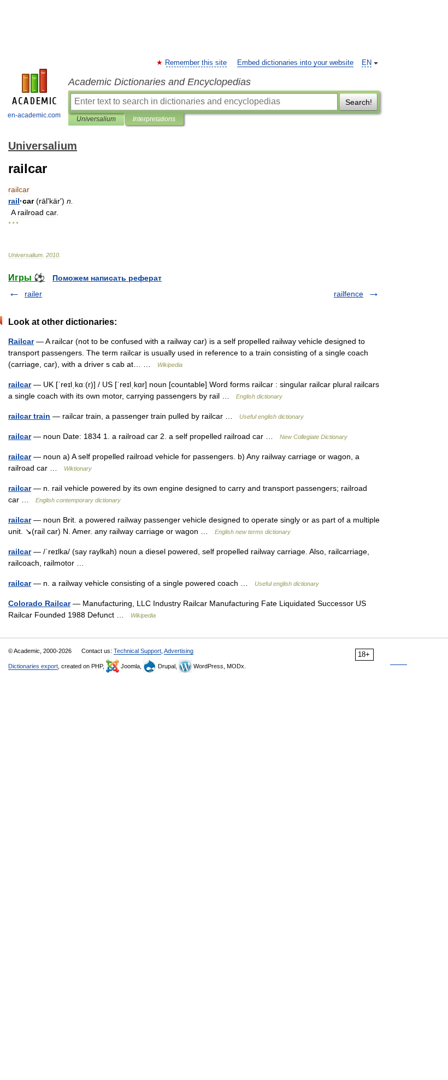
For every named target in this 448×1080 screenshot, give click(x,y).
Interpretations (154, 119)
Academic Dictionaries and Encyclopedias (159, 81)
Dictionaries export (33, 666)
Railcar (21, 341)
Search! (358, 102)
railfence (348, 293)
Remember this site (196, 63)
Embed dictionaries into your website (295, 63)
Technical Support (137, 651)
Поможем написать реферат (107, 278)
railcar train (29, 416)
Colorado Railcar (39, 603)
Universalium (96, 119)
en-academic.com (34, 115)
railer (33, 293)
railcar (19, 384)
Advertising (178, 651)
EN (367, 63)
